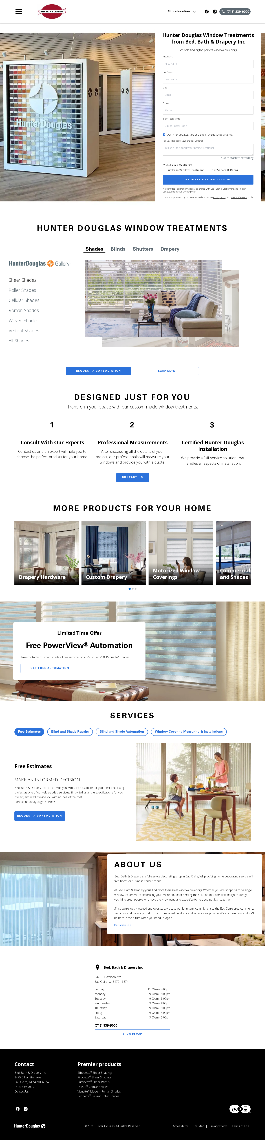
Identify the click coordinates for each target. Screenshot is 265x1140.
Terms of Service (239, 197)
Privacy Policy (219, 197)
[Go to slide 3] (135, 589)
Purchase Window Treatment (185, 170)
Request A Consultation (98, 371)
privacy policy (189, 191)
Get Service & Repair (225, 170)
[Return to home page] (84, 11)
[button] (18, 11)
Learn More (166, 371)
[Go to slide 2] (133, 589)
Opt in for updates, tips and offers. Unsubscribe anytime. (200, 134)
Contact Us (132, 477)
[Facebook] (207, 11)
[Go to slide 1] (130, 589)
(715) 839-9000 (106, 1025)
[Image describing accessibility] (240, 1109)
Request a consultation (39, 816)
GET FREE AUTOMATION (49, 668)
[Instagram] (214, 11)
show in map (132, 1033)
